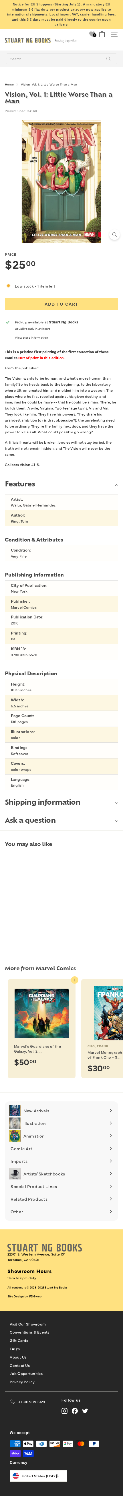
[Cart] (102, 34)
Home (9, 84)
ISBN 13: (18, 648)
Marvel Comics (56, 969)
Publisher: (20, 601)
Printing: (19, 633)
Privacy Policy (22, 1381)
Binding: (19, 747)
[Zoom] (114, 234)
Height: (18, 684)
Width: (17, 700)
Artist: (17, 499)
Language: (21, 779)
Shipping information (42, 803)
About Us (18, 1356)
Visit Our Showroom (28, 1323)
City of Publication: (29, 585)
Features (20, 484)
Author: (18, 515)
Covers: (18, 763)
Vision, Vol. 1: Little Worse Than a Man (49, 84)
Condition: (21, 550)
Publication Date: (27, 617)
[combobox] (61, 58)
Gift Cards (19, 1340)
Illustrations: (23, 731)
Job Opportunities (26, 1373)
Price (10, 254)
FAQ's (15, 1348)
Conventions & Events (29, 1331)
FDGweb (35, 1296)
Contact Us (20, 1365)
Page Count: (22, 715)
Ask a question (30, 821)
